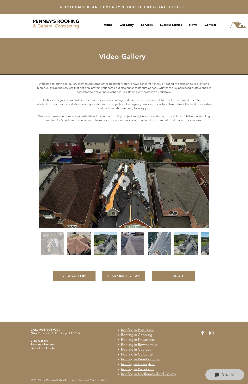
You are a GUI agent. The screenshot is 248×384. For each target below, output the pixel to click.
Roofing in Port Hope (137, 330)
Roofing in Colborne (137, 354)
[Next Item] (202, 181)
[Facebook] (203, 333)
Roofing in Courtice (136, 349)
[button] (127, 24)
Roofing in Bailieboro (137, 369)
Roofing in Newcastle (137, 339)
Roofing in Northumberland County (148, 374)
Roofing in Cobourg (136, 335)
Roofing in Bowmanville (139, 345)
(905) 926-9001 (49, 329)
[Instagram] (211, 333)
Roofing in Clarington (138, 364)
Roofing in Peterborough (140, 359)
